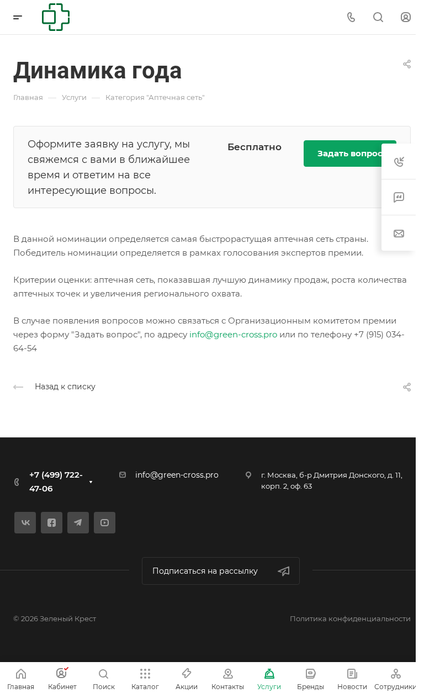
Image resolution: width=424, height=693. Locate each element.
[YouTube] (104, 522)
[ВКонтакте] (25, 522)
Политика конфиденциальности (350, 618)
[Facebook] (51, 522)
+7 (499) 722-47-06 (56, 481)
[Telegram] (78, 522)
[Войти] (406, 17)
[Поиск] (378, 17)
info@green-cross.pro (233, 334)
